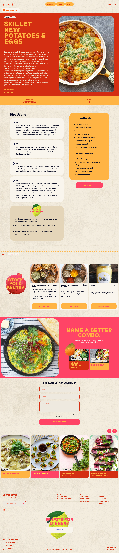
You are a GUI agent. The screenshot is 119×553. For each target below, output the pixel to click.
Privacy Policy (110, 549)
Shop (69, 4)
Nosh (101, 503)
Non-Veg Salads (64, 499)
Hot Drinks (84, 497)
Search (110, 4)
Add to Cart (44, 306)
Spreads (102, 499)
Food (60, 4)
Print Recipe (89, 185)
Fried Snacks (104, 501)
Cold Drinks (85, 499)
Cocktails (84, 501)
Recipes (50, 4)
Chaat (101, 497)
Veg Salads (62, 497)
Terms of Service (110, 547)
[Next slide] (114, 431)
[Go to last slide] (109, 431)
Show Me (59, 530)
